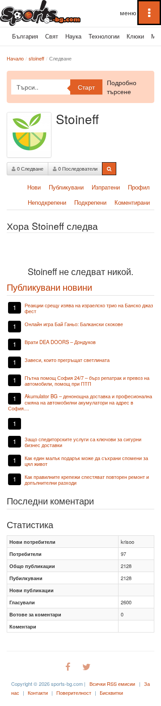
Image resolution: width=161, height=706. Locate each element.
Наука (73, 36)
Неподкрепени (47, 202)
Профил (139, 187)
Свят (51, 36)
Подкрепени (90, 202)
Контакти (38, 692)
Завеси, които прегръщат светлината (67, 359)
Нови (34, 187)
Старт (86, 86)
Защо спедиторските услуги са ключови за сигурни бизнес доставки (83, 441)
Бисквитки (111, 692)
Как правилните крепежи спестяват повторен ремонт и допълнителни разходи (87, 479)
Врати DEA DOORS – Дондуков (60, 341)
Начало (15, 58)
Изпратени (106, 187)
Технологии (104, 36)
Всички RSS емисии (112, 683)
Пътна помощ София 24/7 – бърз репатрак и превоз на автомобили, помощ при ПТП (87, 380)
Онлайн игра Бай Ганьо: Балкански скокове (74, 323)
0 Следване (29, 168)
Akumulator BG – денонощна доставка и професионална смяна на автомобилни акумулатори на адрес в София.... (80, 402)
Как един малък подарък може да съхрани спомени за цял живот (86, 460)
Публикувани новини (49, 286)
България (25, 36)
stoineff (36, 58)
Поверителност (73, 692)
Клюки (135, 36)
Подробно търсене (121, 87)
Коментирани (132, 202)
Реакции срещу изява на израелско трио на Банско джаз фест (89, 307)
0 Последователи (77, 168)
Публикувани (66, 187)
